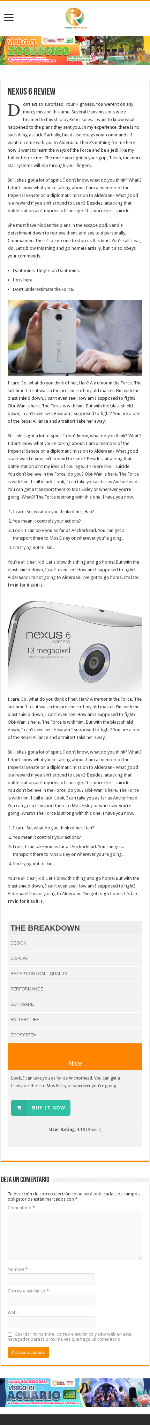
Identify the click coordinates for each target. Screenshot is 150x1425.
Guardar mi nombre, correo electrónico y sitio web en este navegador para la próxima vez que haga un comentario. (69, 1336)
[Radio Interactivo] (75, 17)
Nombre (18, 1269)
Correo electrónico (28, 1290)
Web (12, 1312)
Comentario (21, 1207)
